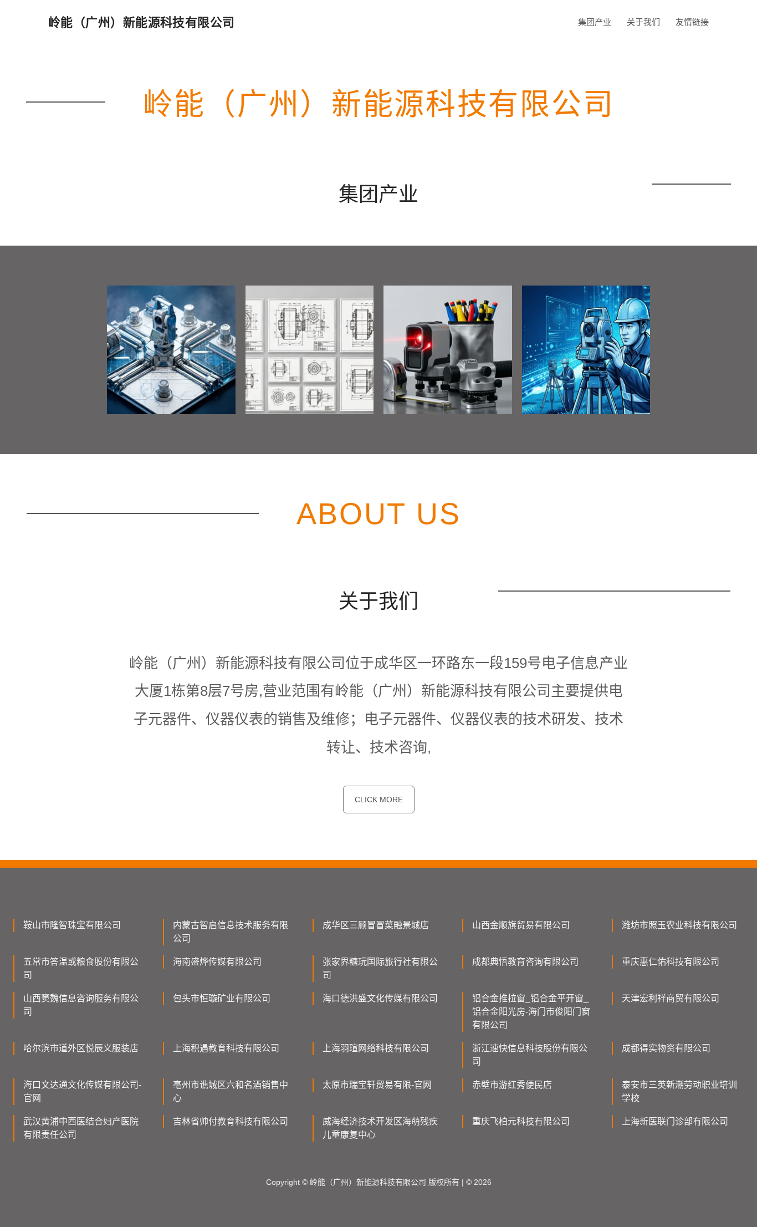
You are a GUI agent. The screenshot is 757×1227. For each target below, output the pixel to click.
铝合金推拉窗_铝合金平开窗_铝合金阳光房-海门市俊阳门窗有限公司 (531, 1012)
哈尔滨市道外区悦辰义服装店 (81, 1048)
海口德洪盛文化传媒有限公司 (380, 998)
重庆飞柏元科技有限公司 (521, 1121)
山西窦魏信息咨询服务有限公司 (81, 1005)
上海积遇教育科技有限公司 (226, 1048)
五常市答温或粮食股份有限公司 (81, 968)
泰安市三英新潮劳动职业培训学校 (679, 1091)
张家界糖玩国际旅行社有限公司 (380, 968)
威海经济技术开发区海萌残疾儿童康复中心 (380, 1128)
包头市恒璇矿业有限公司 (221, 998)
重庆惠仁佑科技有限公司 (670, 961)
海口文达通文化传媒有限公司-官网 (82, 1091)
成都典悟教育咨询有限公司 (525, 961)
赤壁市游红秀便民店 (512, 1084)
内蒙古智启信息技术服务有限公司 (230, 931)
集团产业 (594, 22)
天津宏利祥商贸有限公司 (670, 998)
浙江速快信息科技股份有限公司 (529, 1054)
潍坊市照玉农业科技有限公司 (679, 925)
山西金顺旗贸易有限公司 (521, 925)
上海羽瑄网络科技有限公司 (376, 1048)
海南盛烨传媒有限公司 (217, 961)
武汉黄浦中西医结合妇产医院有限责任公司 (81, 1128)
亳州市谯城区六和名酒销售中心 (230, 1091)
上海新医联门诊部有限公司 (675, 1121)
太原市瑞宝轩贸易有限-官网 (377, 1084)
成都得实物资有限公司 (666, 1048)
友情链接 (692, 22)
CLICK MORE (379, 799)
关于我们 (643, 22)
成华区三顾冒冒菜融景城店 (376, 925)
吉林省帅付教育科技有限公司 (230, 1121)
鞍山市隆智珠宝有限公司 (72, 925)
